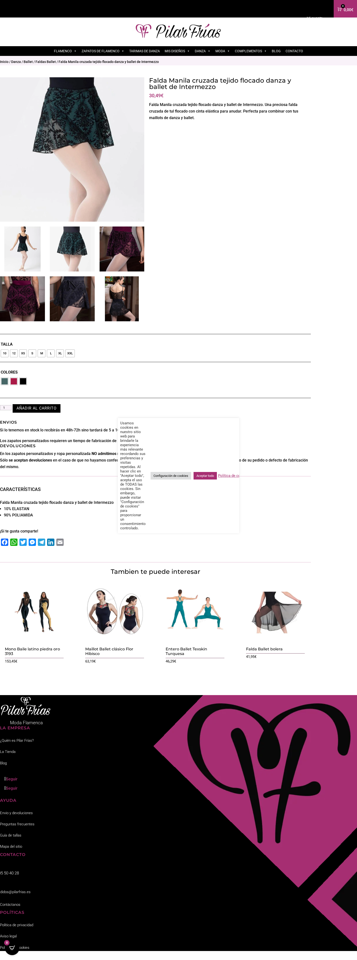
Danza (200, 51)
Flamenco (63, 51)
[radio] (4, 353)
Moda (220, 51)
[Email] (60, 542)
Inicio (4, 62)
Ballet (28, 62)
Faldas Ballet (45, 62)
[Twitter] (23, 542)
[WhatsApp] (13, 542)
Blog (276, 51)
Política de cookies (233, 475)
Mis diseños (175, 51)
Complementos (248, 51)
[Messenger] (32, 542)
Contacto (294, 51)
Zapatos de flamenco (100, 51)
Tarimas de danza (144, 51)
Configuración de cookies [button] (170, 476)
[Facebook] (4, 542)
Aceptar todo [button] (205, 476)
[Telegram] (41, 542)
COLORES (9, 372)
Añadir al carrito (37, 408)
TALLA (7, 344)
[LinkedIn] (50, 542)
